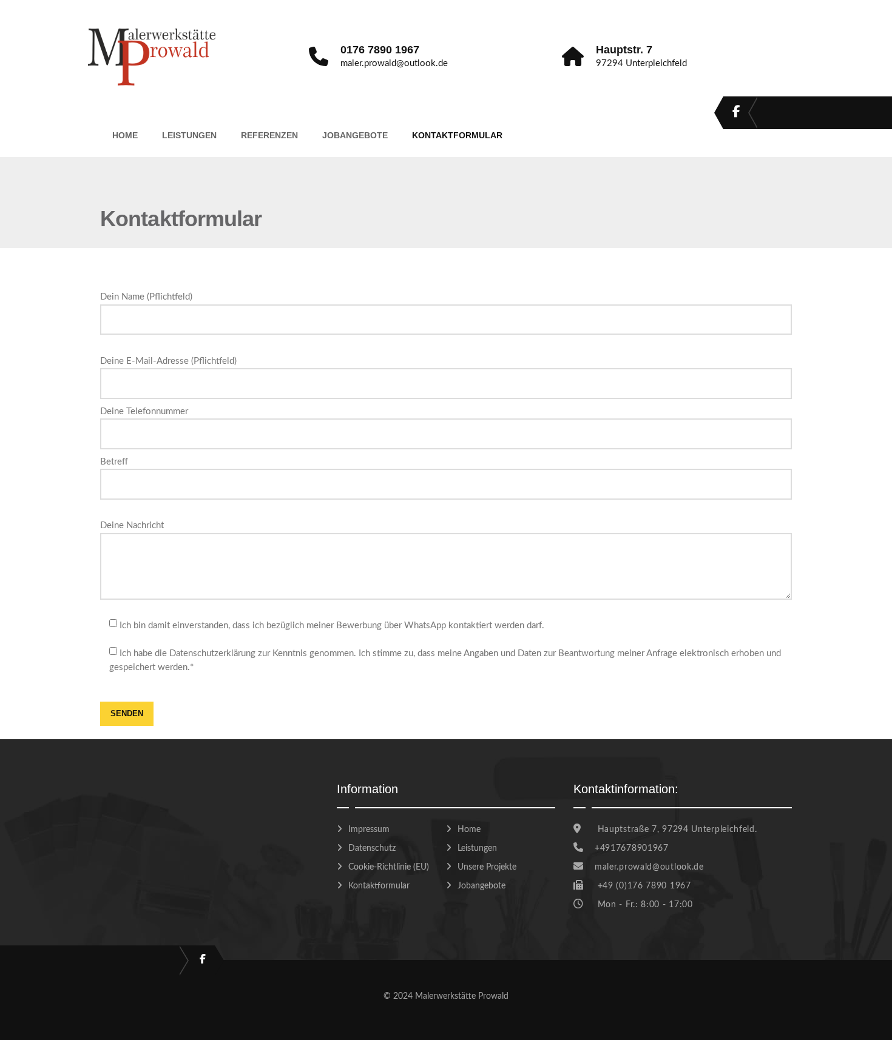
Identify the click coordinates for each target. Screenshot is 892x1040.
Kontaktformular (457, 135)
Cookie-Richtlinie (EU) (388, 867)
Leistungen (189, 135)
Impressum (369, 829)
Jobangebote (355, 135)
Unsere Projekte (487, 867)
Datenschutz (372, 848)
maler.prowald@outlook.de (649, 867)
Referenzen (269, 135)
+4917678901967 (632, 848)
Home (125, 135)
